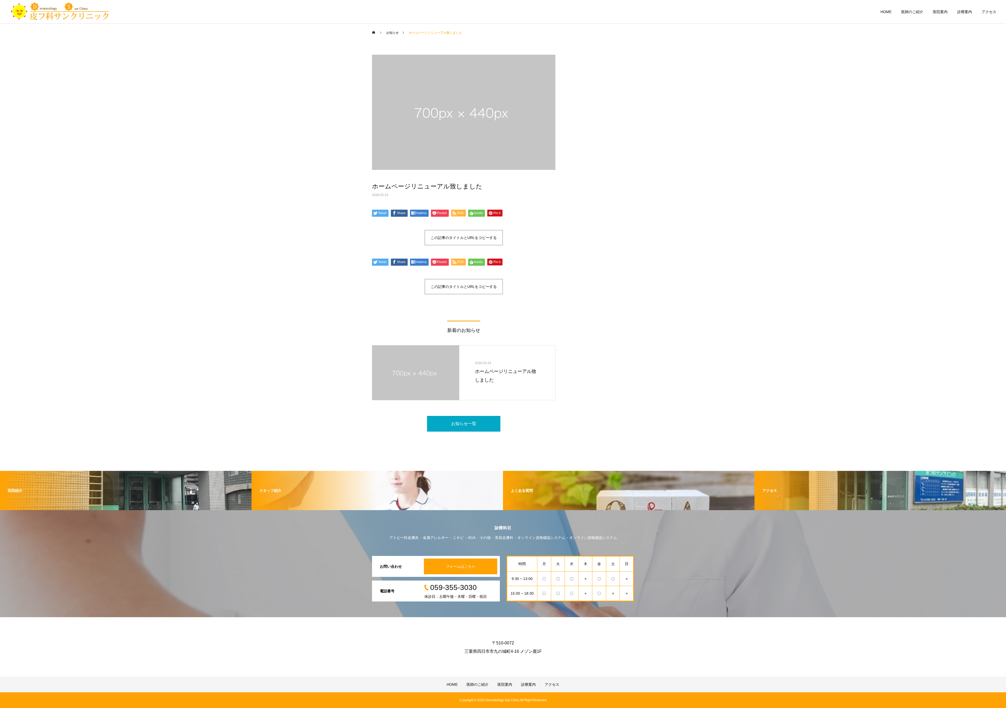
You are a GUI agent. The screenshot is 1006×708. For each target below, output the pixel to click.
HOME (886, 12)
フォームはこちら (460, 566)
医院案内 (940, 12)
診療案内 (964, 12)
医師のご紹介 (912, 12)
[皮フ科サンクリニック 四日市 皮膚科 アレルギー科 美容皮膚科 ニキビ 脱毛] (59, 12)
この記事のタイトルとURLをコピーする (464, 238)
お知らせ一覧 (463, 423)
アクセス (989, 12)
